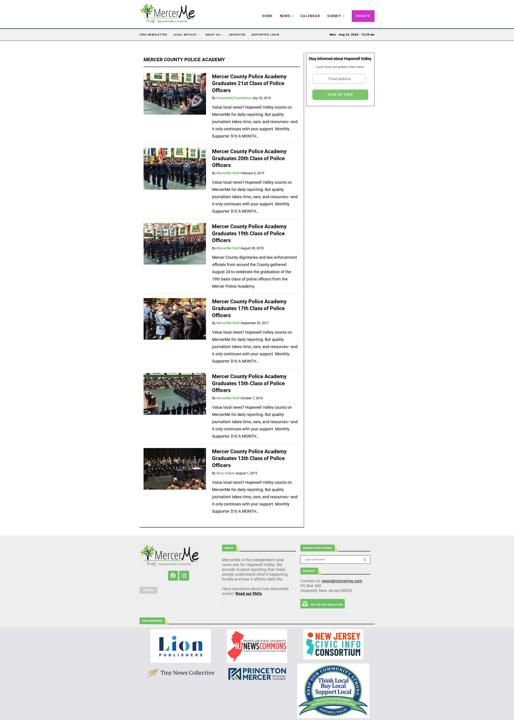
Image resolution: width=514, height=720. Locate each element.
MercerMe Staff (228, 173)
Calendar (310, 16)
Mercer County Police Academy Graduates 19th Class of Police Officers (249, 233)
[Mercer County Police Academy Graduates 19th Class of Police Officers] (175, 244)
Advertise (237, 34)
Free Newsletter (153, 34)
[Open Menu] (258, 12)
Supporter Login (265, 34)
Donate (363, 16)
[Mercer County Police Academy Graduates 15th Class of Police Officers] (175, 393)
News (285, 16)
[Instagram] (184, 576)
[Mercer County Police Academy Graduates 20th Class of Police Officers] (175, 168)
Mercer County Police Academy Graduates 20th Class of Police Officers (249, 158)
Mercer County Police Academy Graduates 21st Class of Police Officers (249, 83)
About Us (212, 34)
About (229, 548)
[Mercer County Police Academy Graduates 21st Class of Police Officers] (175, 94)
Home (267, 16)
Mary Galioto (225, 473)
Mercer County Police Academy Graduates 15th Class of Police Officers (249, 383)
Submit (334, 16)
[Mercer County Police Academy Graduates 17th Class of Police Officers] (175, 319)
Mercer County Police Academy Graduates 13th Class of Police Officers (249, 458)
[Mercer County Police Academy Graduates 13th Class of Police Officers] (175, 469)
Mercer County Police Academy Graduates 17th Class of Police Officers (249, 308)
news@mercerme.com (342, 580)
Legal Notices (184, 34)
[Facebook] (173, 576)
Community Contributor (233, 98)
